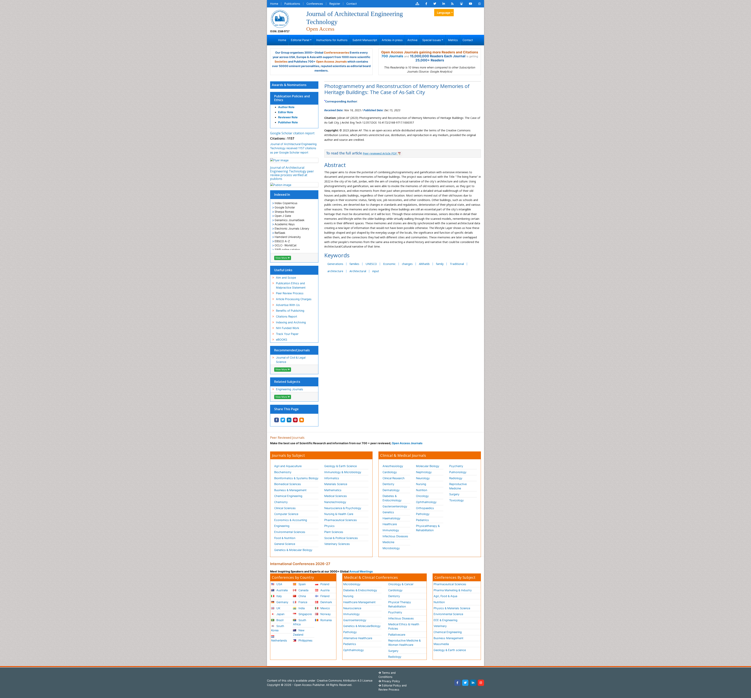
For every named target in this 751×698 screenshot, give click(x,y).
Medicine (388, 542)
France (302, 602)
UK (278, 608)
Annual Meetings (361, 571)
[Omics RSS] (452, 3)
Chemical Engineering (288, 496)
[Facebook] (457, 683)
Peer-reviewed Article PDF (380, 153)
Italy (279, 596)
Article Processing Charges (294, 299)
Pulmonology (457, 472)
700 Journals (392, 56)
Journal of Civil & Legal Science (290, 359)
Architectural (357, 271)
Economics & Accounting (290, 520)
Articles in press (392, 40)
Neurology (423, 478)
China (302, 596)
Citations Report (286, 316)
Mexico (325, 608)
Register (334, 3)
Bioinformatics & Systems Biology (296, 478)
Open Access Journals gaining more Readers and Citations (429, 52)
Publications (292, 3)
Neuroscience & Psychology (342, 508)
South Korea (277, 628)
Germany (282, 602)
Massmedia (441, 644)
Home (274, 3)
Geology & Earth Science (340, 466)
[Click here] (417, 3)
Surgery (454, 494)
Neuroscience (352, 608)
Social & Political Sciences (341, 538)
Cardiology (390, 472)
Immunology (391, 530)
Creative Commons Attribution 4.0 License (344, 680)
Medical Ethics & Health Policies (403, 626)
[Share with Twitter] (282, 420)
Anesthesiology (393, 466)
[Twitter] (465, 683)
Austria (325, 590)
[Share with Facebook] (276, 420)
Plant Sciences (333, 532)
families (354, 264)
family (440, 264)
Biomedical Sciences (287, 484)
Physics (329, 526)
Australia (282, 590)
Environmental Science (448, 614)
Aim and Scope (286, 277)
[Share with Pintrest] (295, 420)
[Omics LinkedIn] (443, 3)
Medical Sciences (335, 496)
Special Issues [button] (431, 40)
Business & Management (290, 490)
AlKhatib (424, 264)
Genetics (388, 512)
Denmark (326, 602)
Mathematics (332, 490)
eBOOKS (281, 339)
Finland (325, 596)
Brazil (279, 620)
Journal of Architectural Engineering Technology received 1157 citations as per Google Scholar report (293, 148)
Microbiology (391, 548)
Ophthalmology (426, 502)
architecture (335, 271)
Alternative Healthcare (357, 638)
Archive (412, 40)
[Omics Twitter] (434, 3)
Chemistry (281, 502)
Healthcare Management (359, 602)
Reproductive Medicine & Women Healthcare (404, 642)
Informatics (331, 478)
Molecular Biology (427, 466)
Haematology (391, 518)
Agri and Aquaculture (288, 466)
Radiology (455, 478)
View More (281, 257)
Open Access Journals (331, 61)
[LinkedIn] (473, 683)
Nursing (421, 484)
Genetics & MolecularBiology (362, 626)
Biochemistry (282, 472)
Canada (303, 590)
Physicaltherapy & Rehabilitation (428, 528)
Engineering (281, 526)
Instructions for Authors (332, 40)
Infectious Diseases (395, 536)
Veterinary (440, 626)
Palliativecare (396, 634)
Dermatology (391, 490)
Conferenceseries (336, 52)
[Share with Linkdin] (289, 420)
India (301, 608)
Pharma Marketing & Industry (453, 590)
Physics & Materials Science (452, 608)
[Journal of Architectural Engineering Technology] (280, 18)
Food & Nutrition (284, 538)
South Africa (299, 622)
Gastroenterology (354, 620)
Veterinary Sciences (337, 543)
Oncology (422, 496)
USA (279, 584)
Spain (302, 584)
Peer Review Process (290, 293)
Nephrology (424, 472)
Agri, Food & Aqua (445, 596)
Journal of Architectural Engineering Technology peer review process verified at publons (292, 173)
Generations (335, 264)
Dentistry (388, 484)
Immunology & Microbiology (342, 472)
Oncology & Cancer (400, 584)
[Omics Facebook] (426, 3)
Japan (280, 614)
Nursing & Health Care (338, 514)
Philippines (305, 640)
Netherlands (279, 640)
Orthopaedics (425, 508)
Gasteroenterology (395, 506)
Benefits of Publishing (290, 310)
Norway (325, 614)
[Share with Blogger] (301, 420)
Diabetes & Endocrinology (392, 498)
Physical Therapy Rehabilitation (399, 604)
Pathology (422, 514)
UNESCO (371, 264)
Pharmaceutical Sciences (340, 520)
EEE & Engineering (445, 620)
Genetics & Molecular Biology (293, 550)
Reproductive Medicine (458, 486)
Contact (351, 3)
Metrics (453, 40)
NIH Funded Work (287, 328)
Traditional (457, 264)
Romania (326, 620)
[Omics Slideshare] (461, 3)
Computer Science (286, 514)
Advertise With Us (288, 305)
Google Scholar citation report (292, 133)
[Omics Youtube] (470, 3)
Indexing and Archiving (291, 322)
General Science (284, 543)
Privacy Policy (390, 681)
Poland (324, 584)
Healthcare (390, 524)
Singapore (305, 614)
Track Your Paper (287, 334)
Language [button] (443, 12)
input (375, 271)
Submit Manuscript (364, 40)
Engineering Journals (289, 389)
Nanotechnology (335, 502)
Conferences (314, 3)
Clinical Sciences (285, 508)
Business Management (448, 638)
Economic (389, 264)
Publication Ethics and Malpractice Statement (290, 285)
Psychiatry (456, 466)
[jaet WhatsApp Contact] (479, 3)
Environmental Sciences (289, 532)
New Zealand (298, 632)
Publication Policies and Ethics (292, 98)
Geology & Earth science (450, 650)
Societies (281, 61)
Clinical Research (394, 478)
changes (407, 264)
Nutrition (421, 490)
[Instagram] (481, 683)
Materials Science (335, 484)
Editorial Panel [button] (300, 40)
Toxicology (456, 500)
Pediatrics (422, 520)
